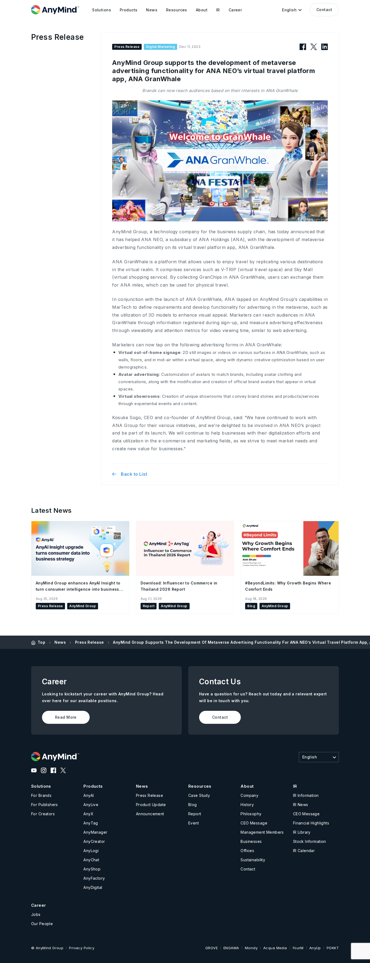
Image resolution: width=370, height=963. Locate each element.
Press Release (89, 642)
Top (41, 642)
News (60, 642)
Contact (324, 9)
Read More (66, 717)
